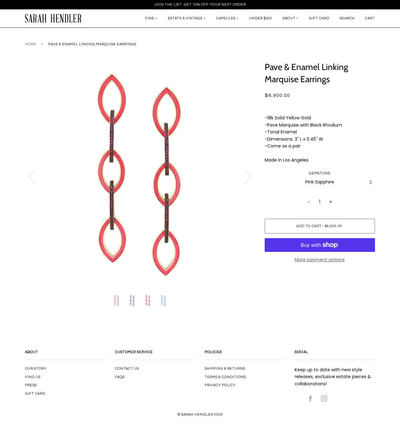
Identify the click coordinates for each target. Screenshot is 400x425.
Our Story (36, 368)
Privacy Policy (220, 385)
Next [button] (243, 176)
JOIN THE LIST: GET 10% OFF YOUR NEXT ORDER (200, 4)
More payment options (320, 260)
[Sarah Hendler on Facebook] (310, 400)
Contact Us (127, 368)
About (289, 18)
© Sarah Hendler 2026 (200, 414)
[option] (140, 176)
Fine (149, 18)
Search (347, 18)
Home (30, 44)
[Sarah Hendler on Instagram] (324, 400)
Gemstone (320, 173)
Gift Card (319, 18)
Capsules (226, 18)
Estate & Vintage (185, 18)
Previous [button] (35, 176)
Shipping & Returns (225, 368)
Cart (370, 18)
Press (31, 385)
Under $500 (260, 18)
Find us (33, 377)
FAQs (120, 377)
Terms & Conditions (225, 377)
